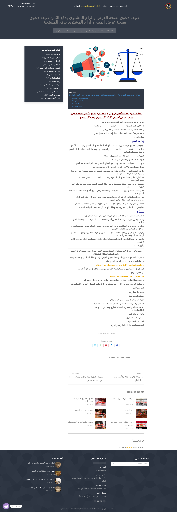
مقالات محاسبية (54, 95)
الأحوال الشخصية (54, 61)
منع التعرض (129, 410)
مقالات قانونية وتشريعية (51, 92)
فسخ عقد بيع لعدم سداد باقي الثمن (83, 399)
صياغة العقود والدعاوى (52, 85)
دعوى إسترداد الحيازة (84, 410)
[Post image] (141, 402)
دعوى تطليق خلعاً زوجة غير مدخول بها (122, 423)
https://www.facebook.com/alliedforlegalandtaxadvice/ (120, 265)
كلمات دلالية (79, 106)
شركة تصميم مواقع (109, 509)
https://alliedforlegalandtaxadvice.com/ (127, 276)
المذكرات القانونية (53, 75)
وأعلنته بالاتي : (79, 101)
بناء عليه (78, 104)
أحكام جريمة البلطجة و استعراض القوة (41, 463)
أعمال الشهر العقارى (52, 58)
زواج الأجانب (55, 81)
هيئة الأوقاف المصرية (52, 98)
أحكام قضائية (55, 54)
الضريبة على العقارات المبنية (50, 68)
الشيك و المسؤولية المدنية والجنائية (42, 487)
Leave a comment (101, 333)
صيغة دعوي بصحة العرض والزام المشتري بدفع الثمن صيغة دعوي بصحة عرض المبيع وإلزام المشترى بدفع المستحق (105, 96)
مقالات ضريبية (55, 88)
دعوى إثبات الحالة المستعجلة (80, 422)
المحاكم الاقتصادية (53, 71)
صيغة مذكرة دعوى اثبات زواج (123, 399)
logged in (129, 447)
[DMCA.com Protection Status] (99, 463)
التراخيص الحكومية (53, 65)
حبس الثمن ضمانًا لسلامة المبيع (43, 471)
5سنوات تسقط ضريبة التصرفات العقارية (40, 479)
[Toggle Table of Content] (139, 91)
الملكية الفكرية (55, 78)
